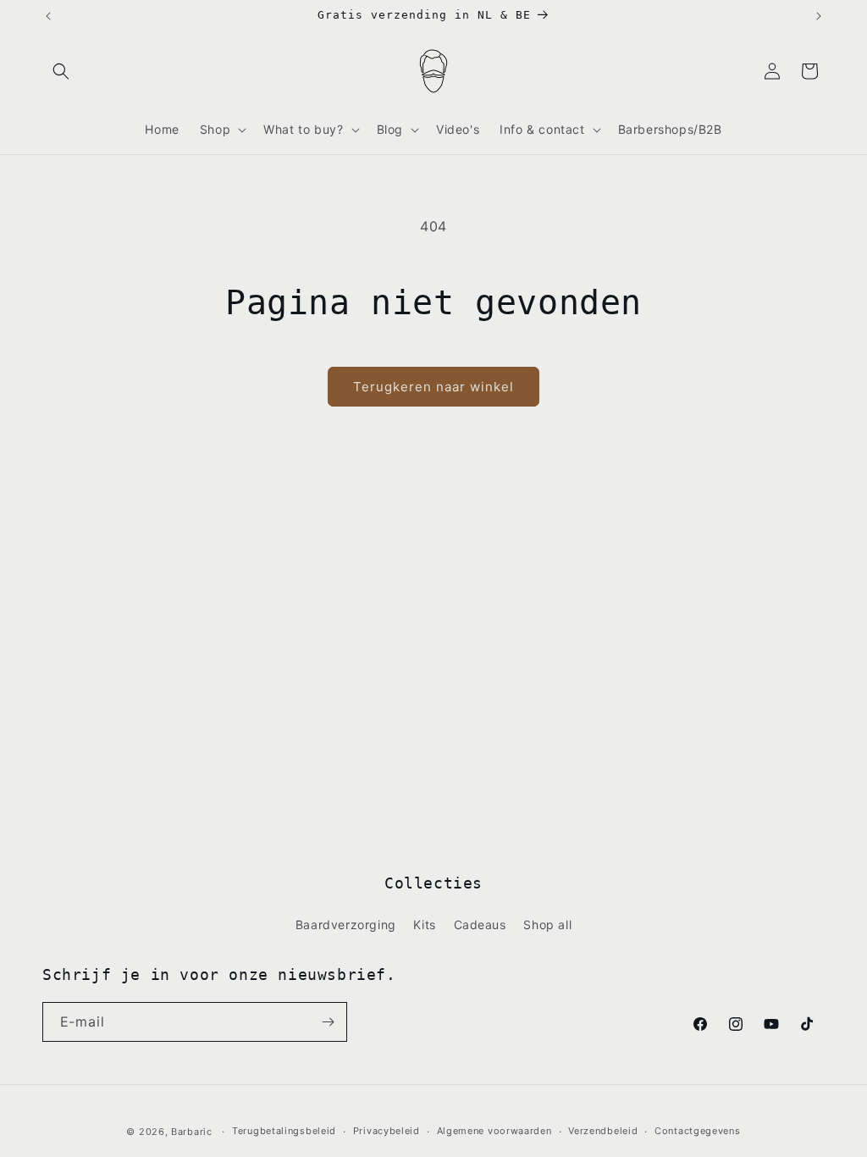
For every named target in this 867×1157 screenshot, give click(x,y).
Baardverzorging (345, 924)
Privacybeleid (386, 1131)
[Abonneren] (327, 1022)
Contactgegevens (697, 1131)
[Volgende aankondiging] (818, 16)
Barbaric (192, 1132)
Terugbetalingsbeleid (284, 1131)
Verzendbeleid (603, 1131)
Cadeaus (480, 924)
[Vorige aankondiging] (48, 16)
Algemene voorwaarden (494, 1131)
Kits (424, 924)
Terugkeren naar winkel (433, 387)
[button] (61, 71)
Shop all (547, 924)
